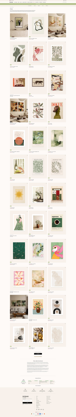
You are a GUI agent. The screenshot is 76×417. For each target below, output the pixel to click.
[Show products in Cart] (65, 2)
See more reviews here (38, 385)
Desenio (40, 415)
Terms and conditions (49, 399)
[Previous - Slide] (27, 382)
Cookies (47, 400)
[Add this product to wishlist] (27, 14)
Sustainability (37, 400)
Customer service (48, 397)
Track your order (48, 398)
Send (27, 402)
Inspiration (46, 366)
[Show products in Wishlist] (64, 2)
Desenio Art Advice (48, 396)
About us (37, 396)
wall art (34, 369)
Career (37, 399)
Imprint (37, 398)
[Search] (63, 2)
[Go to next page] (41, 356)
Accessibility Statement (38, 401)
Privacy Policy (48, 401)
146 (40, 356)
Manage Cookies (48, 403)
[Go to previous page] (34, 356)
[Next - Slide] (55, 382)
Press (36, 397)
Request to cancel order (49, 402)
